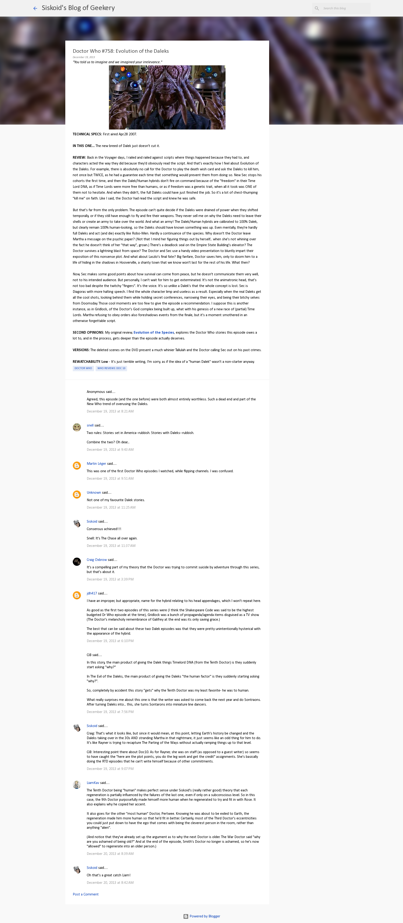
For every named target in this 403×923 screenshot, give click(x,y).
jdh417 (92, 593)
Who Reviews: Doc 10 (111, 368)
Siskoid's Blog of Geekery (78, 8)
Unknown (94, 493)
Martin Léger (96, 464)
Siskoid (92, 522)
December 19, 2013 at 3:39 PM (110, 579)
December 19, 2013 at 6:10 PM (110, 641)
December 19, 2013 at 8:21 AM (110, 411)
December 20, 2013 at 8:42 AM (110, 883)
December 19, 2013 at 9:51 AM (110, 479)
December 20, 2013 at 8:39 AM (110, 854)
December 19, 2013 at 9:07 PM (110, 769)
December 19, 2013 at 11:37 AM (111, 546)
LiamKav (93, 783)
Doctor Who (83, 368)
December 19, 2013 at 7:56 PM (110, 712)
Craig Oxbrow (97, 560)
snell (90, 425)
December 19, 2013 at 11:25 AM (111, 508)
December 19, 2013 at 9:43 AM (110, 450)
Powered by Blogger (204, 916)
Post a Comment (86, 894)
